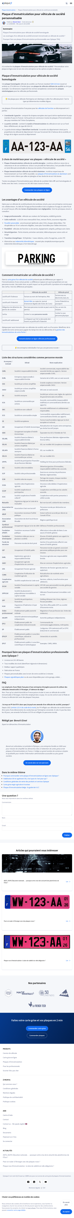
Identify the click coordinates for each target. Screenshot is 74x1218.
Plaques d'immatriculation (12, 1062)
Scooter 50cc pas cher (11, 1070)
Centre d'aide (8, 1115)
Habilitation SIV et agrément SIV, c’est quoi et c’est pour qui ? (25, 779)
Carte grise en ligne (10, 1057)
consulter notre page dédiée (16, 1210)
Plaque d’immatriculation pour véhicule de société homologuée (26, 32)
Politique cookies (9, 1101)
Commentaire (6, 802)
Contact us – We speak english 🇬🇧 (15, 1124)
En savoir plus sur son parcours (37, 763)
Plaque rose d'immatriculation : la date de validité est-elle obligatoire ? (28, 1166)
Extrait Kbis (28, 301)
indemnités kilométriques (25, 241)
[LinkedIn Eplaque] (34, 1182)
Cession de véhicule (10, 1053)
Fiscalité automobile (11, 223)
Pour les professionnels (11, 1066)
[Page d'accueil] (7, 3)
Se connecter (7, 1141)
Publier (67, 835)
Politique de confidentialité (13, 1097)
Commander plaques (37, 1035)
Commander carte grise (37, 1028)
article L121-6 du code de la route (23, 707)
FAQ (58, 39)
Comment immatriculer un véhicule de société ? (48, 36)
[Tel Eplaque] (66, 3)
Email (4, 825)
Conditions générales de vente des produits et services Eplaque (26, 781)
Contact (6, 1119)
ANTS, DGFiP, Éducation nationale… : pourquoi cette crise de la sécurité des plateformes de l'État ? (36, 1156)
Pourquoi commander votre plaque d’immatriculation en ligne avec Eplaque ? (31, 776)
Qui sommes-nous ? (10, 1084)
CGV (44, 1188)
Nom (3, 818)
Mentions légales (9, 1093)
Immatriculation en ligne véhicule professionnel (37, 339)
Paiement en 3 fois (9, 1137)
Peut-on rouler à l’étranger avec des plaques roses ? (21, 1162)
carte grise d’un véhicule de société (20, 279)
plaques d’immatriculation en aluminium (52, 174)
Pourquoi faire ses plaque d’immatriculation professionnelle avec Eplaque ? (30, 39)
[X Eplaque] (40, 1182)
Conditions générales (10, 1088)
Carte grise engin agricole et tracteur (16, 784)
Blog (4, 1128)
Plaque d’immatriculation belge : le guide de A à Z (21, 787)
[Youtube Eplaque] (46, 1182)
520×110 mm (55, 84)
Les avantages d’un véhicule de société (17, 36)
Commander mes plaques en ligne (37, 190)
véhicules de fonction (45, 108)
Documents (7, 1132)
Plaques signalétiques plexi (14, 677)
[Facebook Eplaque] (28, 1182)
